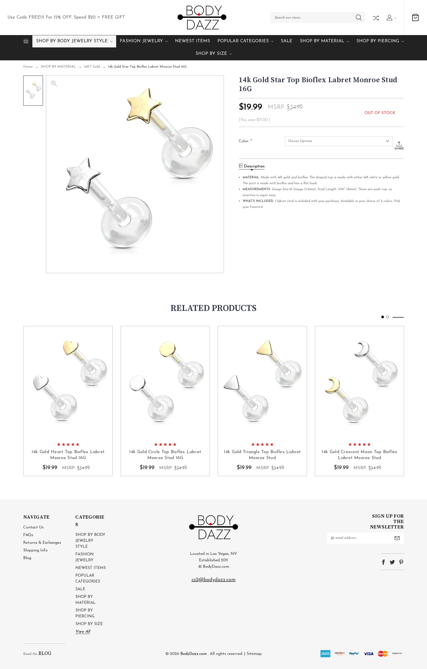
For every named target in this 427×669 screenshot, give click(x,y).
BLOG (44, 653)
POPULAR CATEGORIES (243, 41)
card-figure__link (68, 383)
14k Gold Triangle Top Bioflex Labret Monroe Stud (262, 455)
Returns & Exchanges (42, 543)
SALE (286, 41)
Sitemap (254, 654)
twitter (392, 562)
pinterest (401, 562)
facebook (383, 562)
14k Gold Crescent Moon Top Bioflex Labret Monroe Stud (359, 455)
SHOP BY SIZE (211, 54)
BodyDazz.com (193, 654)
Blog (27, 558)
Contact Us (33, 527)
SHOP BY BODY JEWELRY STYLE (72, 41)
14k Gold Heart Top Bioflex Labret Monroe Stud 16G (68, 455)
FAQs (28, 535)
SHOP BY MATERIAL (322, 41)
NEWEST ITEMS (192, 41)
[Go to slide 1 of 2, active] (382, 317)
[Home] (26, 40)
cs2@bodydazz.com (214, 579)
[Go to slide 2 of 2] (387, 317)
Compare (375, 17)
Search (359, 17)
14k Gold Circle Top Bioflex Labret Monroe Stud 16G (165, 455)
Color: (245, 141)
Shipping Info (35, 550)
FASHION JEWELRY (141, 41)
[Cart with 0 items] (415, 17)
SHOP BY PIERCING (377, 41)
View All (82, 632)
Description (254, 166)
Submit (397, 538)
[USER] (390, 17)
